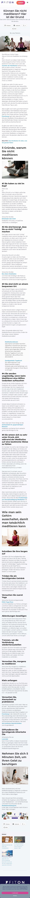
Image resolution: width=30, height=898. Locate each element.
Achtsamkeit (15, 6)
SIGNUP (20, 3)
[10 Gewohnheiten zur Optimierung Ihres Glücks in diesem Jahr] (19, 839)
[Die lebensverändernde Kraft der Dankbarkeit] (7, 839)
